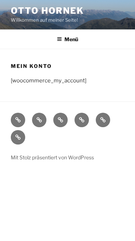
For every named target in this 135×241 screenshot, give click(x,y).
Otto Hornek (47, 10)
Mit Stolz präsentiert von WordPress (52, 157)
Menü (71, 39)
